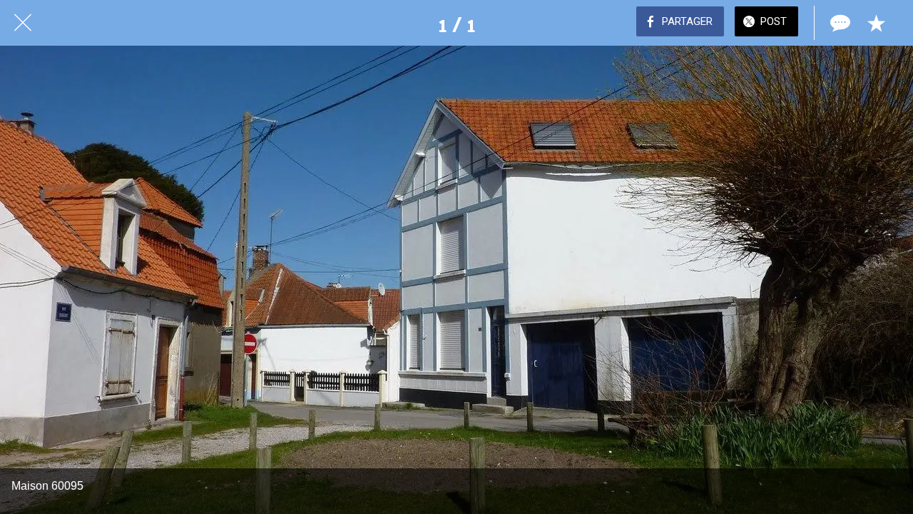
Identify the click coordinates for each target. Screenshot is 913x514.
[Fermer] (22, 22)
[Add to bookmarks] (876, 23)
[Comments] (839, 23)
